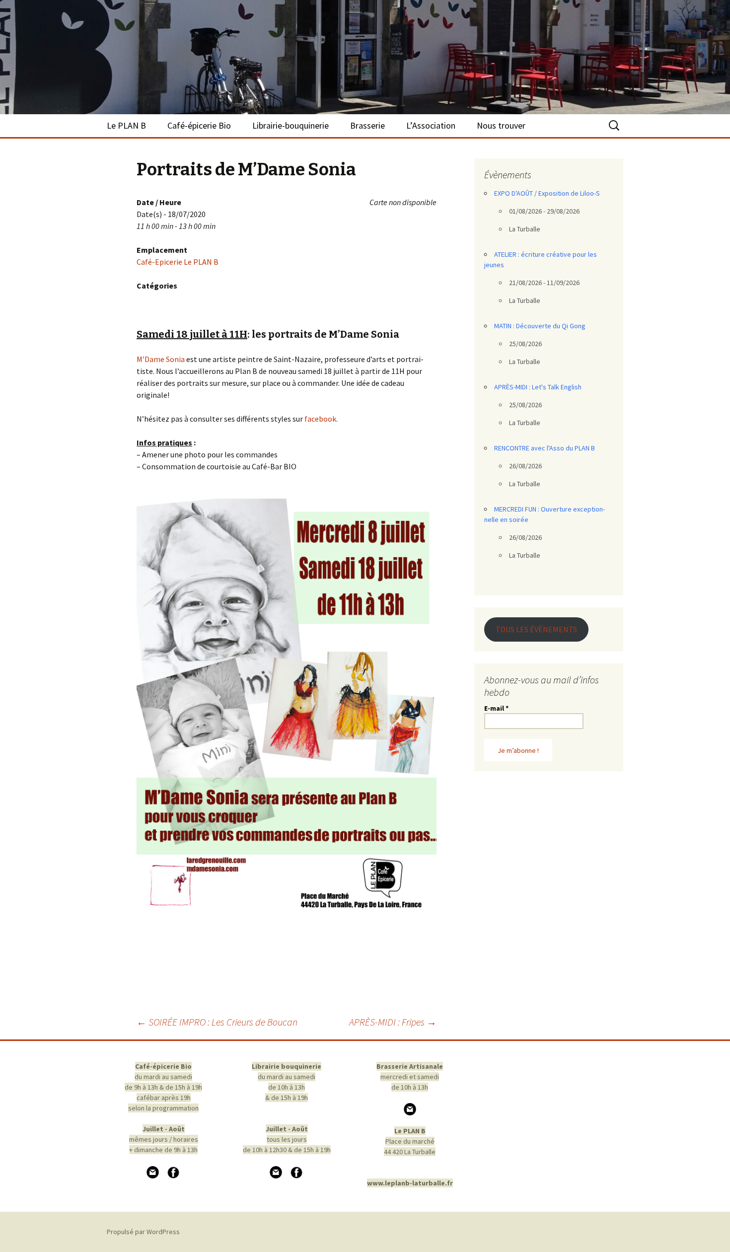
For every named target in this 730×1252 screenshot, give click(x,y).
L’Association (430, 125)
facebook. (320, 419)
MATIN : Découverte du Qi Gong (539, 325)
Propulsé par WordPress (143, 1231)
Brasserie (367, 125)
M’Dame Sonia (161, 359)
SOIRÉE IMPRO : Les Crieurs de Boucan (217, 1022)
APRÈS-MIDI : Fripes (393, 1022)
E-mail (496, 708)
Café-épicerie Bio (199, 125)
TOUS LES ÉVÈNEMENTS (536, 629)
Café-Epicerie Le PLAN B (178, 262)
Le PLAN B (126, 125)
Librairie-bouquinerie (290, 125)
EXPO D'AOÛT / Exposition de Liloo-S (547, 193)
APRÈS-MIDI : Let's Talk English (538, 386)
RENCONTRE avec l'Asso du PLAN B (544, 447)
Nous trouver (501, 125)
